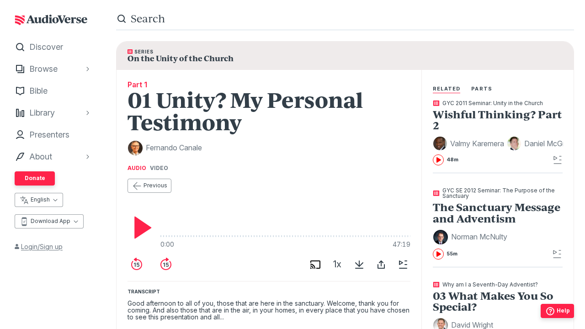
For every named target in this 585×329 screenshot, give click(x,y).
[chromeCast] (315, 264)
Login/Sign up (42, 246)
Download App (50, 221)
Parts (481, 88)
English (40, 199)
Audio (137, 168)
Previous (155, 185)
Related (447, 88)
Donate (35, 178)
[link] (498, 133)
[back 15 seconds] (137, 264)
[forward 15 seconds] (166, 264)
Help (563, 310)
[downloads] (359, 264)
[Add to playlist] (403, 264)
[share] (381, 264)
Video (159, 168)
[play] (140, 227)
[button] (470, 143)
